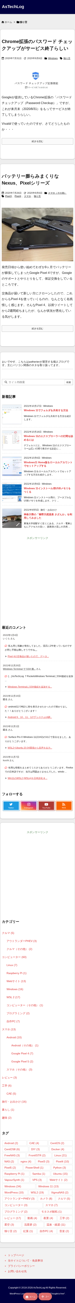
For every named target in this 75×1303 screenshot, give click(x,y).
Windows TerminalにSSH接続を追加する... (30, 686)
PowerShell (34, 1167)
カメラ (46, 1198)
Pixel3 (8, 196)
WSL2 (37, 1192)
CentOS (57, 1143)
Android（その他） (24, 1045)
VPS (37, 1179)
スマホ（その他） (57, 193)
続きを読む (37, 141)
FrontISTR (37, 1155)
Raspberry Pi (17, 973)
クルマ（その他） (19, 949)
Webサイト (16, 981)
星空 (9, 1224)
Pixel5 (10, 1167)
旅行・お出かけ (14, 1101)
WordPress (14, 1192)
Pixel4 (18, 196)
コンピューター (14, 957)
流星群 (30, 1224)
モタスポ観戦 (51, 1211)
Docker (57, 1149)
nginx (26, 1161)
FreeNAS (12, 1155)
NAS (9, 1161)
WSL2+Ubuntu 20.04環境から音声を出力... (30, 747)
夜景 (48, 1218)
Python (59, 1167)
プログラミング (18, 1013)
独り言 (66, 58)
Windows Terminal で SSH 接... (19, 669)
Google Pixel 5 (22, 1061)
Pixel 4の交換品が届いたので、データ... (28, 656)
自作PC (13, 1021)
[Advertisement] (37, 578)
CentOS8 (12, 1149)
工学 (7, 1085)
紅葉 (28, 1231)
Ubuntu (60, 1173)
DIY (35, 1149)
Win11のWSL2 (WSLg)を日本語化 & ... (27, 778)
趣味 (7, 1117)
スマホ (27, 196)
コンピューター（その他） (25, 1005)
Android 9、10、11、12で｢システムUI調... (30, 717)
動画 (32, 1218)
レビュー (9, 1077)
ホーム (8, 22)
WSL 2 (13, 997)
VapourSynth (14, 1179)
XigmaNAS (59, 1192)
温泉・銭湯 (56, 1224)
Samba (38, 1173)
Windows (53, 58)
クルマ (8, 932)
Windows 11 (48, 1186)
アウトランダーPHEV (22, 940)
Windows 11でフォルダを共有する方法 (46, 410)
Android (14, 1037)
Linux (12, 965)
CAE (11, 1093)
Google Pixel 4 (22, 1053)
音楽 (64, 1231)
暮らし (8, 1109)
